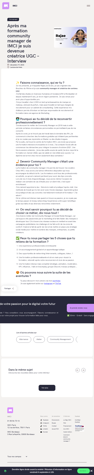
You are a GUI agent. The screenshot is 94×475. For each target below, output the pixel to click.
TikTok (58, 284)
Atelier (39, 339)
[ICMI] (14, 5)
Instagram (48, 284)
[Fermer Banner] (91, 471)
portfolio (56, 281)
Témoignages (13, 19)
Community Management (60, 339)
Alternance (23, 339)
